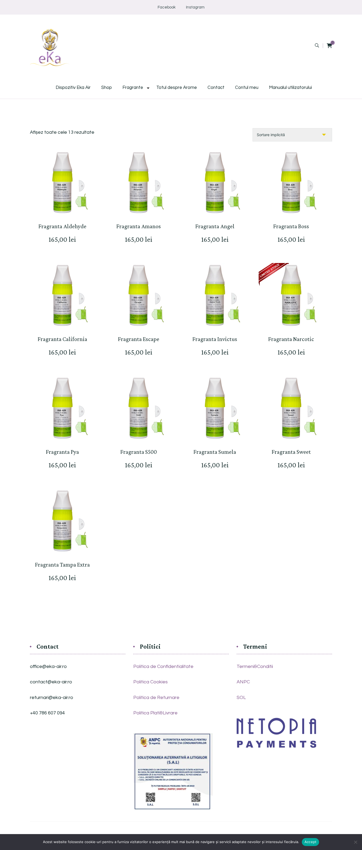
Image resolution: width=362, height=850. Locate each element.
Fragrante (132, 87)
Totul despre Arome (176, 87)
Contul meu (246, 87)
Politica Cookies (150, 681)
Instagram (195, 7)
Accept (310, 842)
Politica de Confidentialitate (163, 666)
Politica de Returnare (156, 697)
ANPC (243, 681)
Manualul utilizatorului (290, 87)
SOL (241, 697)
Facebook (166, 7)
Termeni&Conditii (255, 666)
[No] (355, 842)
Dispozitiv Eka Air (73, 87)
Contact (216, 87)
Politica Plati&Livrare (155, 712)
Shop (106, 87)
